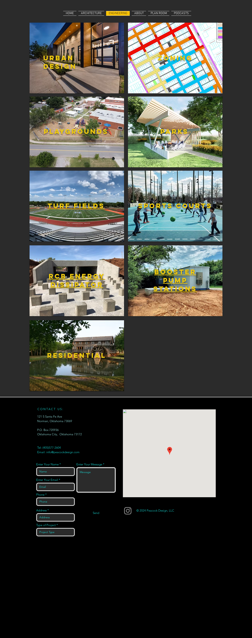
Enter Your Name (47, 464)
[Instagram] (128, 511)
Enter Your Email (47, 479)
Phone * (41, 494)
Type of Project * (47, 525)
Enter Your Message (89, 464)
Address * (42, 510)
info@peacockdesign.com (63, 452)
